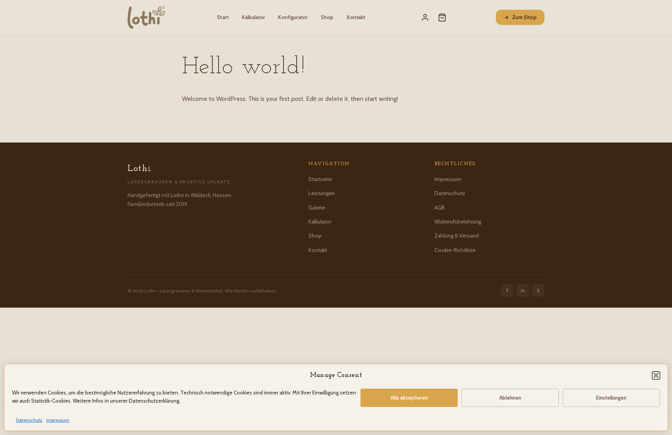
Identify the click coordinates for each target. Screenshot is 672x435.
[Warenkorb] (442, 17)
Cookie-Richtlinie (455, 250)
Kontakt (356, 17)
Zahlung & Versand (456, 235)
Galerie (316, 207)
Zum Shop (524, 17)
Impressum (57, 420)
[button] (656, 375)
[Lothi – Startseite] (146, 17)
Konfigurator (293, 17)
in (523, 290)
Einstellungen (611, 397)
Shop (327, 17)
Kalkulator (253, 17)
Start (223, 17)
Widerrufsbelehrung (457, 221)
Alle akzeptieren (409, 397)
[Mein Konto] (425, 17)
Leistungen (321, 193)
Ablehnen (510, 397)
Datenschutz (29, 420)
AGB (439, 207)
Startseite (320, 179)
